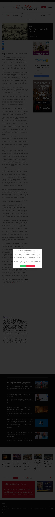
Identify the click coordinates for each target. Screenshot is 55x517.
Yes (23, 266)
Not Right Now (30, 266)
